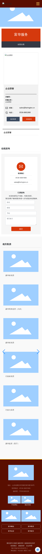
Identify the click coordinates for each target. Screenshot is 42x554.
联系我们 (14, 546)
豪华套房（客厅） (12, 443)
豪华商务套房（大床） (14, 309)
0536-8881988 (25, 112)
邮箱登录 (21, 546)
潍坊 (25, 550)
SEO (29, 550)
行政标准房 (9, 376)
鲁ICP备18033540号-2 (19, 548)
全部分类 (21, 44)
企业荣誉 (8, 102)
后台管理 (29, 546)
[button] (3, 351)
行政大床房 (9, 410)
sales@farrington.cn (27, 108)
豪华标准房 (9, 275)
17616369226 (24, 491)
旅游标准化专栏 (29, 543)
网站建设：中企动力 (17, 550)
